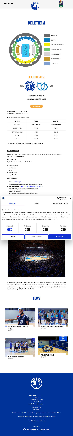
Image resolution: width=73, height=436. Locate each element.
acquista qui (17, 182)
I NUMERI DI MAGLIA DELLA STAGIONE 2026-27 (52, 326)
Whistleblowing (37, 416)
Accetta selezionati (36, 236)
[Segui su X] (35, 421)
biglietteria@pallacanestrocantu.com (20, 117)
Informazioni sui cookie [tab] (60, 203)
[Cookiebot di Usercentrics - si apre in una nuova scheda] (58, 198)
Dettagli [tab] (36, 203)
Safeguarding (44, 416)
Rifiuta (13, 236)
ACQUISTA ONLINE (36, 106)
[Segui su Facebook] (29, 421)
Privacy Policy (28, 416)
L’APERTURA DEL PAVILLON (47, 355)
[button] (67, 3)
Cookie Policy (21, 416)
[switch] (27, 229)
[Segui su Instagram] (32, 421)
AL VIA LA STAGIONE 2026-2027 (16, 356)
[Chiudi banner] (70, 198)
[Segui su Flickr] (44, 421)
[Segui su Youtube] (41, 421)
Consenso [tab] (12, 203)
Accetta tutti (59, 236)
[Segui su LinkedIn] (38, 421)
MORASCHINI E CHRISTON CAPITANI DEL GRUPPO (18, 327)
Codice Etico (52, 416)
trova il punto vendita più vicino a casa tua (31, 186)
